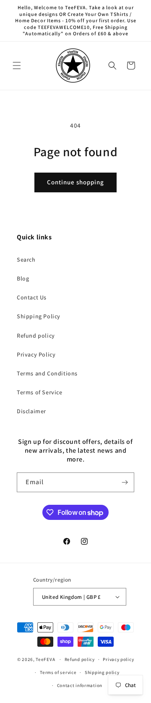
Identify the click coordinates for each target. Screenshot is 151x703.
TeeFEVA (45, 659)
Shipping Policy (38, 316)
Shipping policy (102, 672)
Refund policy (36, 335)
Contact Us (32, 297)
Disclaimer (31, 411)
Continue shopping (75, 182)
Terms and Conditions (47, 373)
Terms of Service (39, 392)
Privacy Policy (36, 354)
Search (26, 259)
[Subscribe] (124, 482)
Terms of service (58, 672)
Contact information (79, 685)
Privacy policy (118, 659)
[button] (17, 65)
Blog (23, 278)
